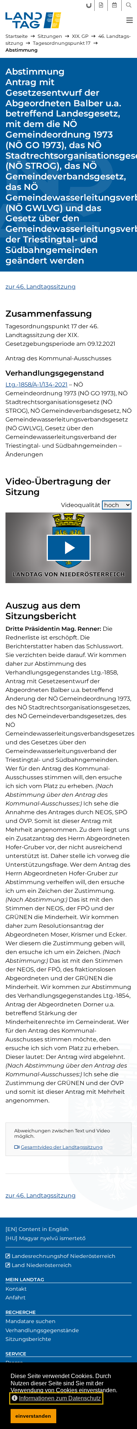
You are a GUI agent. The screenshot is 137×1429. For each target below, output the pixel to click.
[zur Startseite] (33, 20)
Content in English (44, 1229)
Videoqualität (80, 505)
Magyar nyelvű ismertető (52, 1238)
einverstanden (33, 1416)
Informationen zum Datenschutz (60, 1398)
